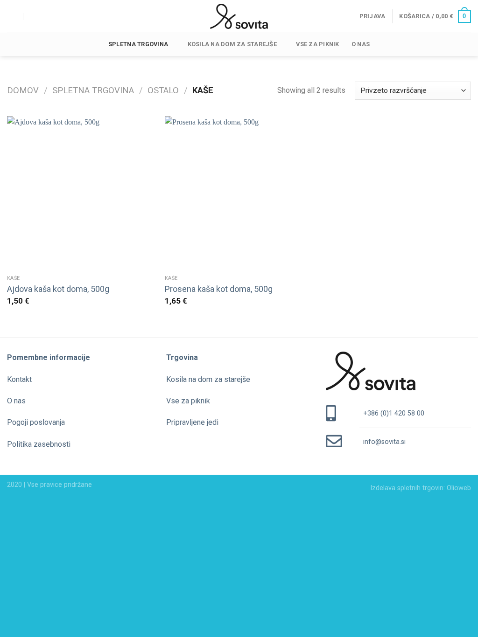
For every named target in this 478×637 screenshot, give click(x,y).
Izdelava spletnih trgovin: (408, 488)
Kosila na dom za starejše (232, 44)
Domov (23, 90)
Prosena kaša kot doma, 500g (219, 289)
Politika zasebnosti (38, 444)
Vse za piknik (317, 44)
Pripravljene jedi (192, 422)
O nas (360, 44)
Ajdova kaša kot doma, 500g (58, 289)
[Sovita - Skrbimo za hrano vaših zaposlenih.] (239, 16)
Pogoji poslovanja (36, 422)
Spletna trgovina (138, 44)
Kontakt (19, 379)
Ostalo (163, 90)
